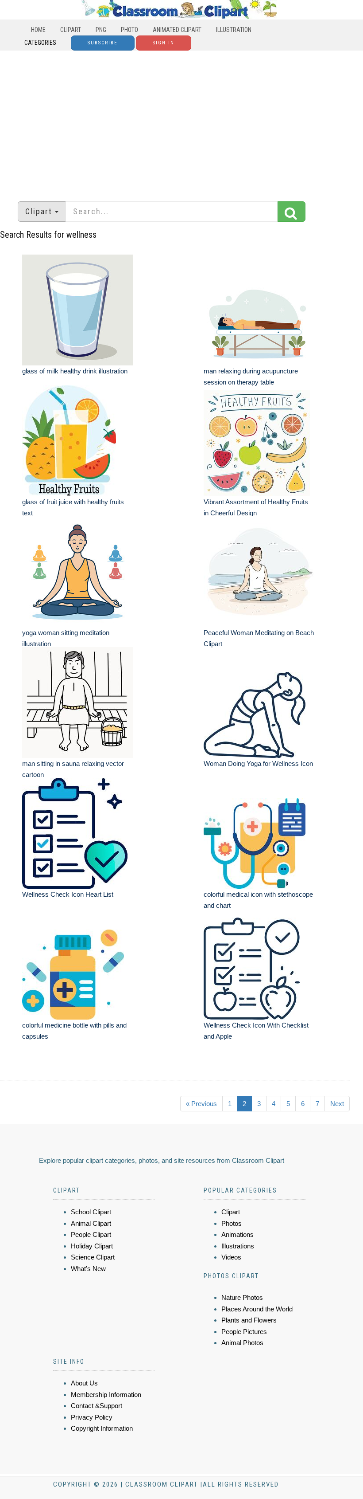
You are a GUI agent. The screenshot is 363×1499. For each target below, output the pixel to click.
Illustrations (237, 1246)
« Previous (201, 1103)
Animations (237, 1234)
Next (337, 1103)
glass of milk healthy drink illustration (74, 371)
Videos (231, 1257)
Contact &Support (96, 1405)
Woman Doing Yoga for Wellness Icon (258, 763)
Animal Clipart (91, 1223)
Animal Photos (242, 1342)
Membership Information (106, 1394)
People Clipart (91, 1234)
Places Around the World (257, 1309)
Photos (231, 1223)
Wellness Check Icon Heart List (67, 894)
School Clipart (91, 1212)
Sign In (163, 43)
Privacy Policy (91, 1417)
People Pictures (244, 1331)
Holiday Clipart (92, 1246)
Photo (129, 29)
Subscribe (103, 43)
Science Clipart (93, 1257)
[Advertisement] (181, 121)
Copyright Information (102, 1428)
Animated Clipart (177, 29)
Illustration (233, 29)
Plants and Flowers (249, 1320)
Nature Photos (242, 1297)
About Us (84, 1383)
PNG (101, 29)
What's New (88, 1268)
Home (38, 29)
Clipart (70, 29)
